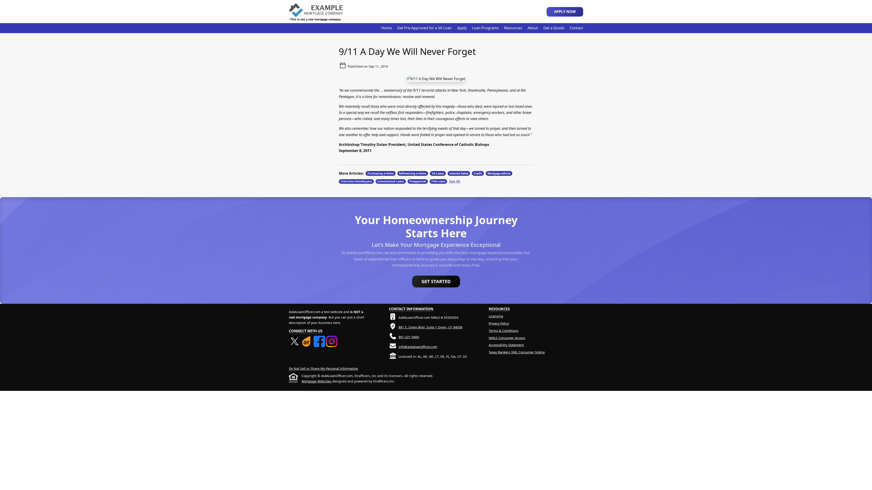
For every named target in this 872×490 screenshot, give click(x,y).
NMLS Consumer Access (507, 338)
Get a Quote (553, 27)
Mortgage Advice (499, 173)
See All (454, 181)
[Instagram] (331, 338)
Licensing (496, 316)
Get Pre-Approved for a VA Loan (424, 27)
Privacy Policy (499, 323)
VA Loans (438, 173)
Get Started (436, 281)
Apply (462, 27)
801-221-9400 (409, 337)
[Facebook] (320, 338)
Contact (576, 27)
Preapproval (417, 181)
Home (386, 27)
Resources (513, 27)
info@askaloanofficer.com (418, 347)
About (533, 27)
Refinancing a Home (412, 173)
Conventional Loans (390, 181)
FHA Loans (438, 181)
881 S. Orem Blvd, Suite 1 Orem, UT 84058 (430, 327)
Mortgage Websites (317, 381)
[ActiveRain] (307, 338)
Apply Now (565, 11)
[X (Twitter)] (295, 338)
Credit (478, 173)
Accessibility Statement (506, 345)
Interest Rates (458, 173)
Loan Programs (485, 27)
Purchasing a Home (380, 173)
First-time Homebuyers (356, 181)
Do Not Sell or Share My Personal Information (323, 368)
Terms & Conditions (503, 330)
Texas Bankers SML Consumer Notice (517, 352)
